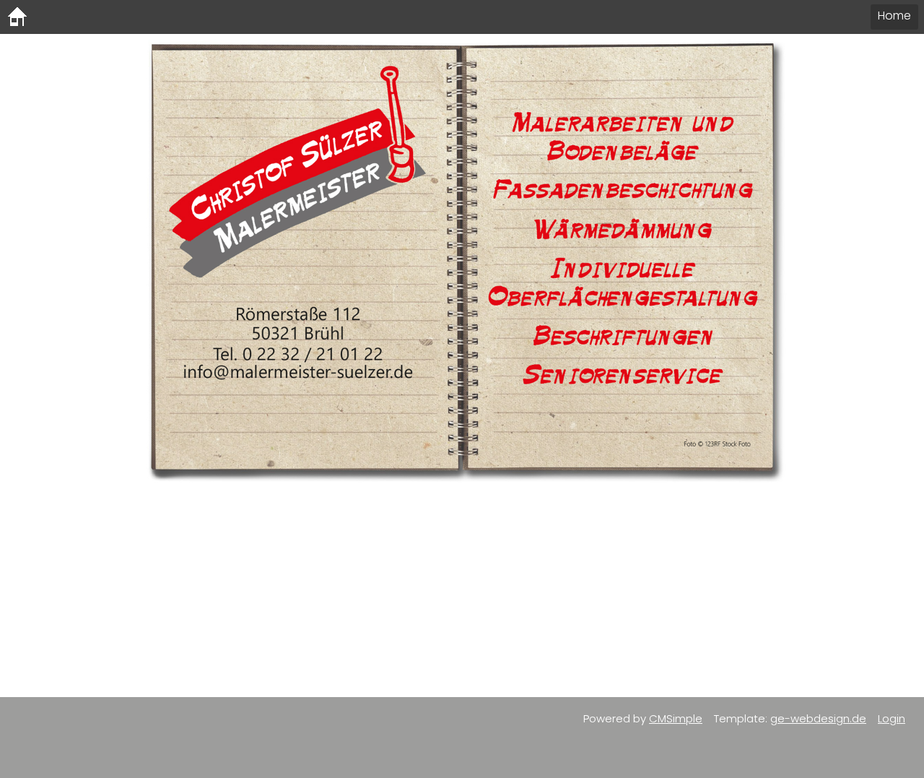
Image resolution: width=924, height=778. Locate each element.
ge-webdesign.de (818, 718)
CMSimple (675, 718)
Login (891, 718)
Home (894, 15)
